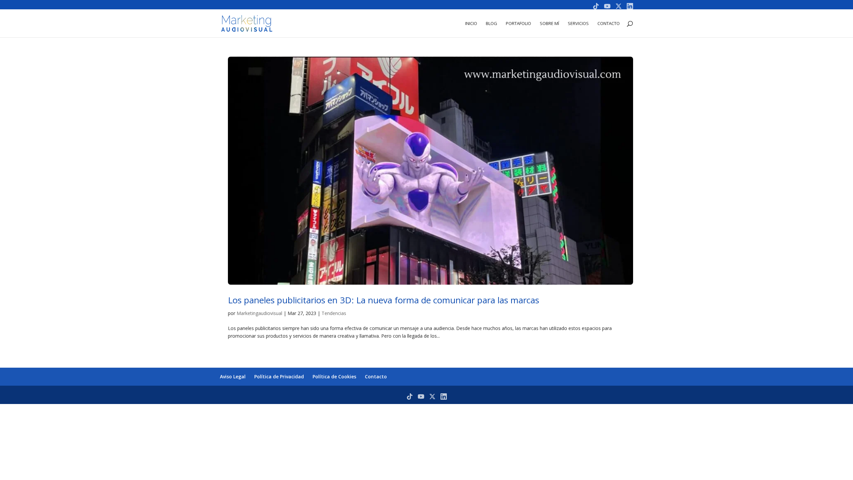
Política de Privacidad (279, 376)
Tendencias (334, 313)
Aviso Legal (233, 376)
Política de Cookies (334, 376)
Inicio (471, 23)
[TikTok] (596, 6)
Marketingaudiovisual (259, 313)
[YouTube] (607, 6)
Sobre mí (549, 23)
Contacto (608, 23)
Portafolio (518, 23)
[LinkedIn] (630, 6)
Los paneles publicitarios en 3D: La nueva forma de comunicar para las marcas (383, 300)
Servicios (578, 23)
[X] (618, 6)
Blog (491, 23)
